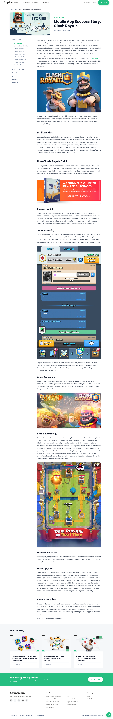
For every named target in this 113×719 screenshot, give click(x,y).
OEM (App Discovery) (52, 702)
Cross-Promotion (20, 54)
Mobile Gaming (59, 17)
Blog (16, 9)
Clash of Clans (94, 59)
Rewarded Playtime (52, 704)
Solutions (26, 2)
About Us (89, 696)
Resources (35, 2)
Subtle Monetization (20, 59)
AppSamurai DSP (51, 699)
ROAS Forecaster (72, 704)
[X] (15, 700)
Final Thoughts (18, 65)
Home (11, 9)
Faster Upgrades (19, 62)
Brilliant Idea (18, 43)
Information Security (27, 715)
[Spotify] (26, 700)
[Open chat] (108, 714)
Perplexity (15, 79)
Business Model (19, 49)
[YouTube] (22, 700)
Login (94, 2)
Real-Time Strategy (20, 57)
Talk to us (104, 2)
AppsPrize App (50, 707)
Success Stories (71, 699)
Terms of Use (14, 715)
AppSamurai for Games (53, 696)
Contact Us (90, 699)
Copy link (15, 83)
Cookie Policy (40, 715)
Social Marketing (19, 51)
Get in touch (95, 679)
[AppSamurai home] (11, 2)
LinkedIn (14, 73)
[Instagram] (18, 700)
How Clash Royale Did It (21, 46)
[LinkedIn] (11, 700)
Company (44, 2)
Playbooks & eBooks (72, 702)
